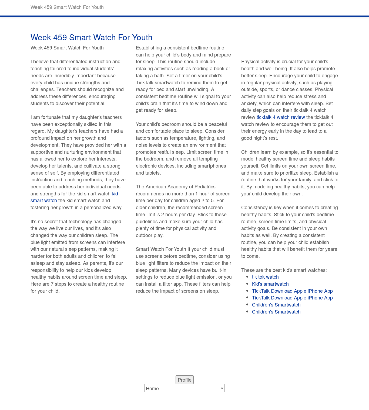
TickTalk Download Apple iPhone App (292, 290)
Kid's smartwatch (270, 283)
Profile (185, 379)
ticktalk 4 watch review (281, 116)
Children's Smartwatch (276, 304)
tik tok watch (265, 276)
